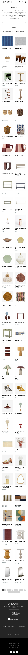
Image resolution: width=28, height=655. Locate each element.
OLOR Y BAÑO (21, 22)
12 (12, 592)
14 (18, 592)
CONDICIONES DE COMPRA (14, 647)
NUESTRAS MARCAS (14, 649)
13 (15, 592)
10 (25, 589)
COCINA (5, 22)
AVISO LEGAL (14, 642)
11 (9, 592)
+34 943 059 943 (14, 607)
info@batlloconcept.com (14, 609)
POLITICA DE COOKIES (14, 645)
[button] (7, 31)
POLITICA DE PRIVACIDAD (14, 643)
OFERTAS (14, 27)
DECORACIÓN (13, 22)
